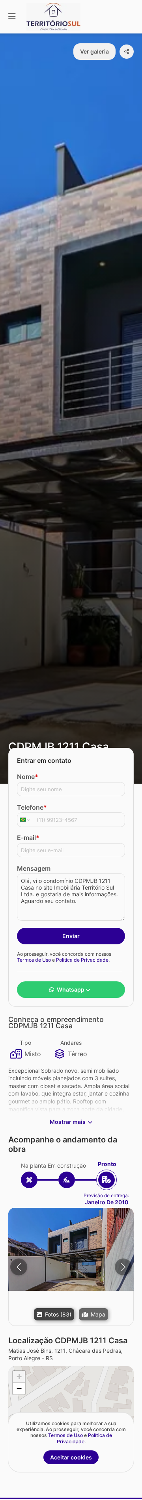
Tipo (25, 1042)
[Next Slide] (123, 1267)
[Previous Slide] (18, 1267)
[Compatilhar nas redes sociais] (127, 51)
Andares (71, 1042)
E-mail (28, 838)
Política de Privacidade (82, 960)
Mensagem (33, 868)
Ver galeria (94, 51)
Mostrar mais (68, 1121)
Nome (27, 777)
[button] (71, 1249)
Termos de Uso (34, 960)
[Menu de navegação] (11, 16)
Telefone (32, 807)
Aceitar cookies (71, 1457)
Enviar (71, 936)
